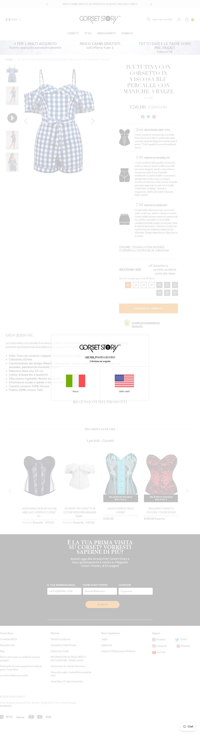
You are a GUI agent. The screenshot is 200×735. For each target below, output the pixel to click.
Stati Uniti (124, 391)
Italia (76, 391)
